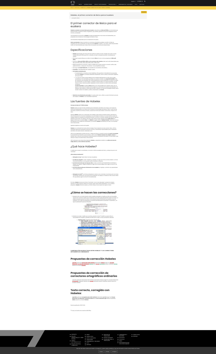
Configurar (114, 351)
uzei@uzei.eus (74, 345)
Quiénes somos (90, 336)
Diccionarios (122, 337)
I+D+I (88, 342)
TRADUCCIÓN (90, 339)
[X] (137, 1)
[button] (133, 1)
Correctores (121, 339)
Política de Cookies (135, 348)
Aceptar (101, 351)
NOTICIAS (77, 7)
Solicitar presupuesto (108, 337)
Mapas (120, 340)
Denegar (107, 351)
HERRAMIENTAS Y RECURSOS (93, 341)
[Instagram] (142, 1)
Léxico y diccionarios (91, 337)
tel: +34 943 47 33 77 (76, 342)
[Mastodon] (140, 1)
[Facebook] (139, 1)
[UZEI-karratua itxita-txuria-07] (73, 3)
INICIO (72, 7)
